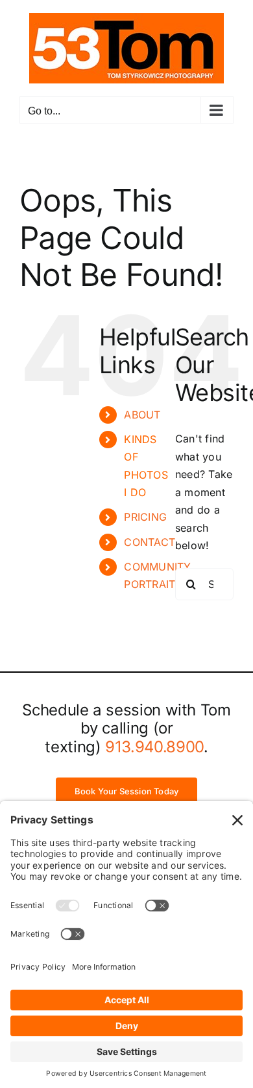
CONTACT (149, 542)
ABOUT (142, 414)
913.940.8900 (154, 746)
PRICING (145, 516)
